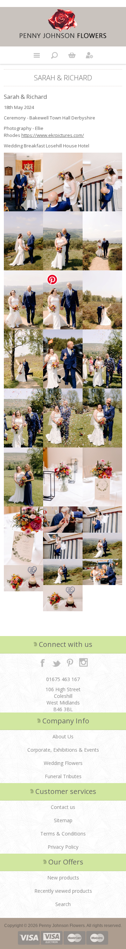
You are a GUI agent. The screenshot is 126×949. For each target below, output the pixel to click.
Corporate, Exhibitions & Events (63, 749)
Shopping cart (71, 55)
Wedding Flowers (63, 763)
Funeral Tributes (63, 776)
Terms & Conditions (63, 833)
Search (63, 904)
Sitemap (63, 820)
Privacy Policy (63, 847)
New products (63, 877)
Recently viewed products (63, 891)
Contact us (63, 807)
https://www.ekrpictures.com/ (52, 135)
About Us (63, 736)
